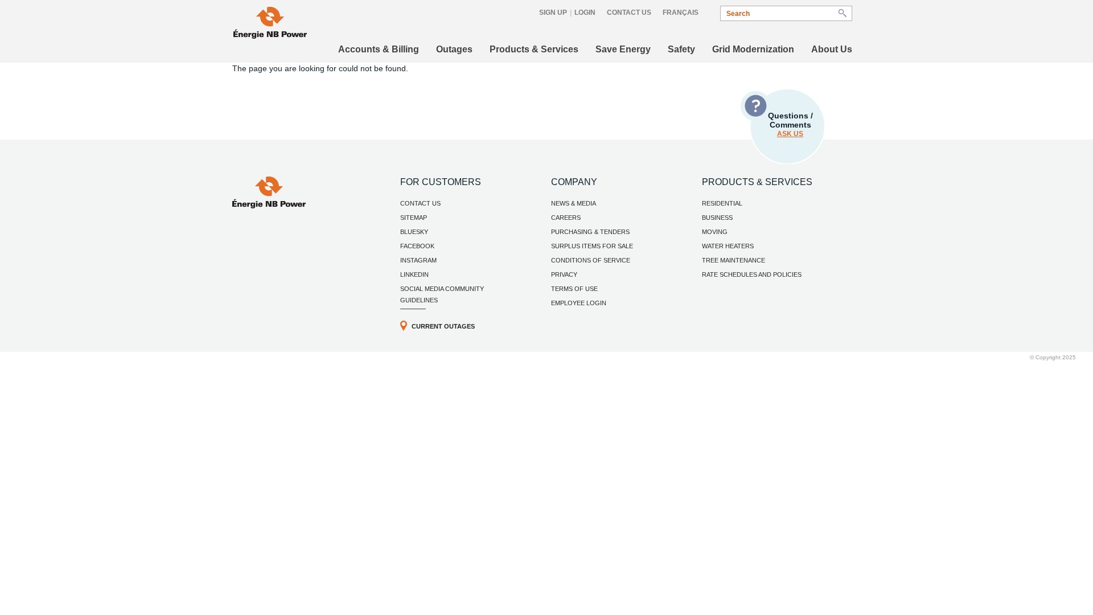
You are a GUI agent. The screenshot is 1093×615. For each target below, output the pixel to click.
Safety (681, 49)
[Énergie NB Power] (270, 24)
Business (717, 217)
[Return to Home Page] (269, 205)
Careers (566, 217)
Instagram (418, 260)
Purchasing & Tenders (590, 231)
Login (584, 13)
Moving (715, 231)
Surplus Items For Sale (592, 246)
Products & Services (534, 49)
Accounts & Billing (378, 49)
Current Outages (443, 326)
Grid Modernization (753, 49)
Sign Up (553, 13)
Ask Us (790, 134)
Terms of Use (574, 288)
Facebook (417, 246)
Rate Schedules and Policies (752, 274)
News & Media (573, 203)
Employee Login (578, 303)
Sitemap (413, 217)
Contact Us (629, 13)
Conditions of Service (590, 260)
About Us (831, 49)
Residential (722, 203)
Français (680, 13)
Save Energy (623, 49)
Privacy (564, 274)
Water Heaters (728, 246)
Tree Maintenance (733, 260)
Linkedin (414, 274)
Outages (454, 49)
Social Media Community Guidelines (442, 294)
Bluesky (414, 231)
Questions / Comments (790, 124)
